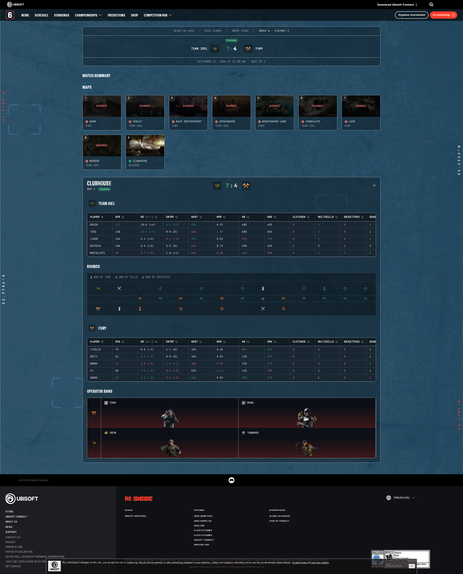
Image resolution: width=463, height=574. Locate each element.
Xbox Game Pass (203, 516)
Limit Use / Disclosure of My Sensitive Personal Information (44, 561)
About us (11, 521)
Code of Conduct (279, 521)
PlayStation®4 (203, 535)
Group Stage (240, 31)
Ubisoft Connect (16, 516)
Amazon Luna (201, 544)
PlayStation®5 (203, 530)
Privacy (10, 542)
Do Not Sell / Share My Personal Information (34, 556)
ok (412, 566)
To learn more (299, 562)
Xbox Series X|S (203, 521)
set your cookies (320, 562)
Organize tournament (411, 14)
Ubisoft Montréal (136, 516)
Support (11, 532)
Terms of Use (13, 546)
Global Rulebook (279, 516)
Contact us (12, 537)
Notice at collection (19, 551)
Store (9, 511)
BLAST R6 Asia (184, 31)
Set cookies (12, 566)
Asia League (213, 31)
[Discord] (231, 480)
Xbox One (199, 525)
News (8, 527)
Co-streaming (441, 14)
